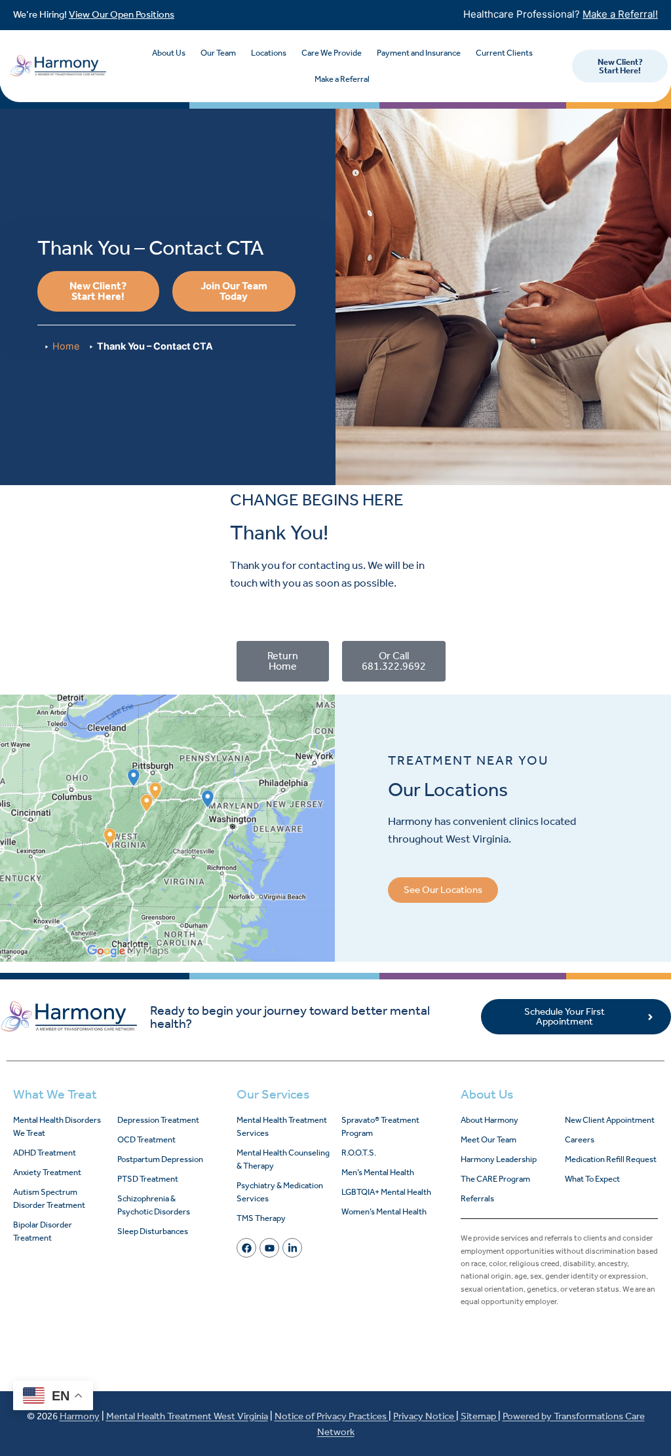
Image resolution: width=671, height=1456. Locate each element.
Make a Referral (342, 79)
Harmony (80, 1416)
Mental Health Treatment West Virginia (187, 1416)
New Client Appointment (610, 1120)
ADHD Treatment (44, 1152)
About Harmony (489, 1120)
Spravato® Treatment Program (380, 1126)
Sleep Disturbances (152, 1231)
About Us (168, 53)
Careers (579, 1139)
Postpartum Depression (160, 1159)
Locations (268, 53)
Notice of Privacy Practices (332, 1416)
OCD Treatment (146, 1139)
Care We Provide (331, 53)
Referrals (477, 1198)
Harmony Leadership (499, 1159)
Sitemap (479, 1416)
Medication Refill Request (611, 1159)
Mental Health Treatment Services (282, 1126)
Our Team (218, 53)
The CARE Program (495, 1179)
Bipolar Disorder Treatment (42, 1231)
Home (65, 346)
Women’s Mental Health (384, 1211)
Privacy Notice (424, 1416)
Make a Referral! (620, 14)
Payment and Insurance (419, 53)
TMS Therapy (261, 1218)
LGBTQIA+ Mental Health (386, 1192)
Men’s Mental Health (377, 1172)
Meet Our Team (488, 1139)
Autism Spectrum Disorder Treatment (49, 1198)
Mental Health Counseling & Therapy (283, 1159)
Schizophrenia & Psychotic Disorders (153, 1204)
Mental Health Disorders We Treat (57, 1126)
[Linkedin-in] (292, 1248)
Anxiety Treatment (47, 1172)
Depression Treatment (158, 1120)
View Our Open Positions (121, 14)
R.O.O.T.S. (358, 1152)
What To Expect (592, 1179)
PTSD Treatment (147, 1179)
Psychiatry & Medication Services (280, 1191)
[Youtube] (269, 1248)
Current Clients (504, 53)
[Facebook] (246, 1248)
